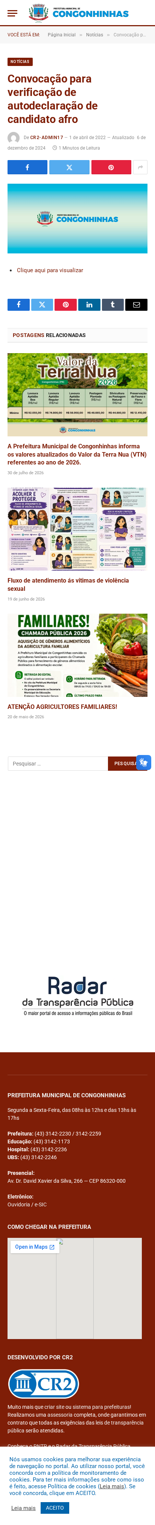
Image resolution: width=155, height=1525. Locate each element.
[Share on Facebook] (27, 167)
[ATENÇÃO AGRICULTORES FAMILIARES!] (77, 655)
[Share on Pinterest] (111, 167)
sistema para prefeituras (101, 1407)
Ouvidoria (19, 1204)
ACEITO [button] (55, 1508)
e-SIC (41, 1204)
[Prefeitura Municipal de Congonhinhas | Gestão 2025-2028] (79, 13)
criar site (54, 1407)
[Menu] (12, 13)
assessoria (60, 1415)
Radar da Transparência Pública (93, 1446)
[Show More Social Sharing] (140, 167)
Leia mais (112, 1486)
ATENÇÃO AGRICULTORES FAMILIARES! (62, 706)
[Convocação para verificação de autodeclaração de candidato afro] (77, 218)
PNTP (40, 1446)
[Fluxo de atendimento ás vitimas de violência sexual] (77, 529)
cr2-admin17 (46, 137)
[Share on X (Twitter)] (69, 167)
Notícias (20, 62)
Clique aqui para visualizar (50, 270)
